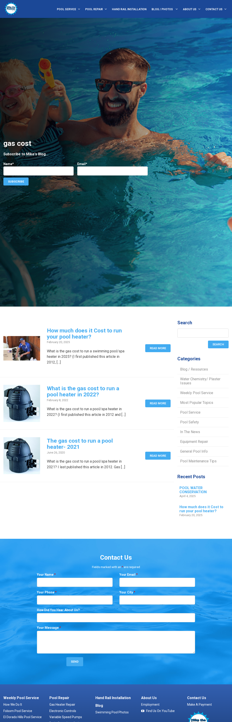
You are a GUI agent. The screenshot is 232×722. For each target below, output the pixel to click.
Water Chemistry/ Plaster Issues (200, 381)
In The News (190, 432)
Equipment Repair (194, 441)
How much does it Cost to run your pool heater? (84, 333)
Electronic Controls (62, 711)
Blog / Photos (163, 9)
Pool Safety (189, 422)
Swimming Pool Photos (112, 712)
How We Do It (12, 704)
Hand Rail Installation (129, 9)
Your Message (49, 627)
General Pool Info (194, 451)
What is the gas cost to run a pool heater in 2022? (83, 391)
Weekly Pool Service (196, 393)
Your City (127, 592)
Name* (8, 164)
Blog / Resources (194, 369)
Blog (99, 705)
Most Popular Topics (196, 402)
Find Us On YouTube (160, 711)
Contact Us (213, 9)
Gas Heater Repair (62, 704)
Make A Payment (199, 704)
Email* (82, 164)
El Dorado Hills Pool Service (22, 717)
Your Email (128, 574)
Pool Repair (94, 9)
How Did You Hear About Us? (58, 610)
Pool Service (66, 9)
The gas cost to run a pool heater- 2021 (80, 443)
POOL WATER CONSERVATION (193, 490)
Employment (150, 704)
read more (158, 348)
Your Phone (47, 592)
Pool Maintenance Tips (198, 461)
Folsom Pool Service (17, 711)
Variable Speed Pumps (65, 717)
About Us (189, 9)
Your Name (46, 574)
